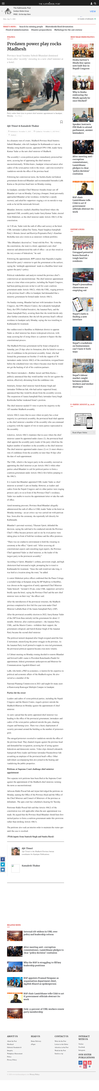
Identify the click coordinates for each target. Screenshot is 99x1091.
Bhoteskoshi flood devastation (59, 27)
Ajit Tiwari (12, 126)
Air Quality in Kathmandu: (86, 19)
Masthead (10, 1044)
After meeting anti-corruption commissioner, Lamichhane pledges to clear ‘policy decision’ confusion (83, 165)
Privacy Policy (12, 1060)
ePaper (33, 1044)
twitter (3, 864)
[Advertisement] (35, 904)
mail (3, 870)
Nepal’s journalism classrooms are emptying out (82, 287)
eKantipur (80, 1063)
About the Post (12, 1041)
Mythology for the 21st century (68, 30)
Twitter (81, 1044)
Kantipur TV (90, 1067)
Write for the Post (60, 1041)
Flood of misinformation (17, 30)
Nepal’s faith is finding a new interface (80, 317)
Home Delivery (36, 1041)
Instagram (82, 1050)
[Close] (2, 11)
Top (94, 1071)
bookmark (61, 122)
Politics (11, 37)
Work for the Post (60, 1050)
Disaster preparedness (41, 30)
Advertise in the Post (61, 1047)
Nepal (90, 1063)
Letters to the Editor (61, 1044)
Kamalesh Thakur (30, 126)
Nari (80, 1067)
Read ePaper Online (80, 432)
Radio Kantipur (85, 1067)
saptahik (85, 1063)
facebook (3, 859)
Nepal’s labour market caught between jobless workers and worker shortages (83, 381)
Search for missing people (31, 27)
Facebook (82, 1047)
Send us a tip (59, 1053)
